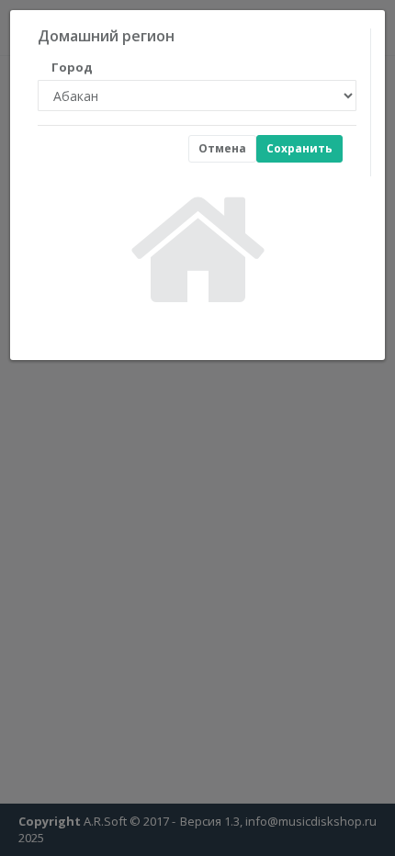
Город (72, 67)
